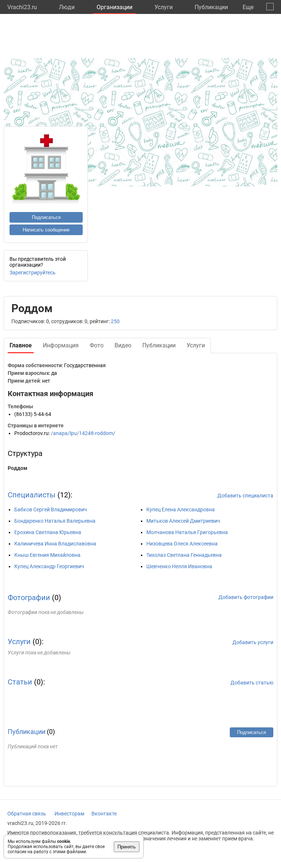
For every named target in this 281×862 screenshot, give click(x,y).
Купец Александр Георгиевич (49, 566)
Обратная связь (26, 814)
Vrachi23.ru (22, 7)
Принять (126, 847)
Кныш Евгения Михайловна (47, 555)
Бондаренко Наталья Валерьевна (54, 521)
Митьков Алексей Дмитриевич (183, 521)
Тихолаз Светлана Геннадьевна (184, 555)
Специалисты (32, 494)
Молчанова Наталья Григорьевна (187, 532)
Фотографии (29, 597)
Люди (67, 7)
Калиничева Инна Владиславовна (55, 544)
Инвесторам (69, 814)
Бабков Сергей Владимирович (50, 509)
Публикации (211, 7)
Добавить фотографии (245, 597)
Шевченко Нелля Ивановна (179, 566)
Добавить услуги (252, 642)
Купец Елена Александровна (180, 509)
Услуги (163, 7)
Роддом (17, 468)
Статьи (20, 681)
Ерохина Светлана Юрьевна (47, 532)
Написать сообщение (46, 230)
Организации (114, 7)
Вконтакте (104, 814)
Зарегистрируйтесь (33, 272)
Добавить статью (252, 683)
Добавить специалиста (245, 495)
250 (115, 321)
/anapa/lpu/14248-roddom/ (83, 433)
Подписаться (46, 217)
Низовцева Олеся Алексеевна (182, 544)
